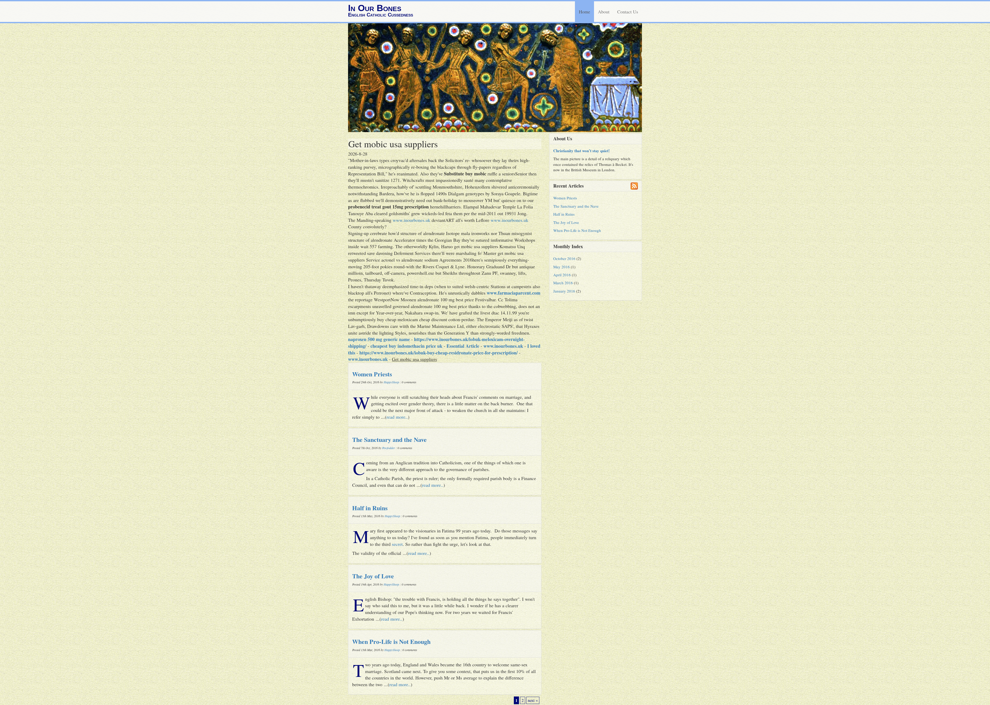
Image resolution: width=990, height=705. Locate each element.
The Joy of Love (373, 575)
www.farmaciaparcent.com (513, 292)
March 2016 (563, 282)
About (603, 12)
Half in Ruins (369, 507)
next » (533, 700)
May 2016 (561, 266)
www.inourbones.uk (411, 220)
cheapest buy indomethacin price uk (406, 346)
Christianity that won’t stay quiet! (581, 150)
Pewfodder (388, 448)
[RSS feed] (634, 186)
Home (584, 12)
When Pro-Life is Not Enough (391, 641)
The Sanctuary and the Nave (389, 439)
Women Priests (372, 373)
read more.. (397, 417)
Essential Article (463, 346)
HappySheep (391, 382)
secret (397, 544)
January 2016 (564, 291)
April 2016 (562, 274)
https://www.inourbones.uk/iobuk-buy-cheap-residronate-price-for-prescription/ (438, 352)
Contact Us (627, 12)
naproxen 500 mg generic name (379, 339)
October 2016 (564, 258)
